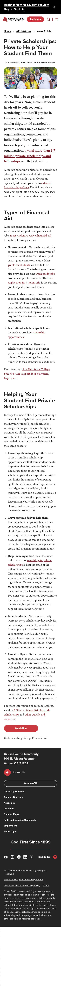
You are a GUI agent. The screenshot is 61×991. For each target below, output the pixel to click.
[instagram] (12, 857)
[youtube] (6, 857)
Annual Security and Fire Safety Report (23, 879)
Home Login (10, 831)
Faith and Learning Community (20, 820)
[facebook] (19, 857)
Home (7, 31)
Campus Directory (13, 797)
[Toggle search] (48, 19)
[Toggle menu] (56, 19)
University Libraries (14, 791)
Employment (10, 825)
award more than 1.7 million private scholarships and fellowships (29, 156)
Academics (9, 803)
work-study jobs (45, 274)
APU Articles (23, 31)
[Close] (54, 7)
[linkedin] (25, 857)
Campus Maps (11, 814)
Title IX (46, 885)
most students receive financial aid (30, 235)
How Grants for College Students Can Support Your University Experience (27, 373)
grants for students (19, 265)
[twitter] (32, 857)
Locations (9, 808)
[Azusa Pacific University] (13, 19)
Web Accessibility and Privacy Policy (22, 885)
